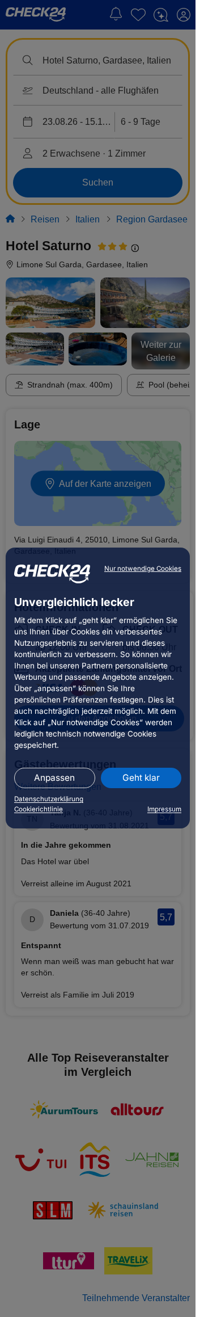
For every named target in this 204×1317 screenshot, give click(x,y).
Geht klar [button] (141, 777)
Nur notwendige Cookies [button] (142, 569)
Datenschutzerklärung (48, 799)
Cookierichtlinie (38, 809)
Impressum (164, 809)
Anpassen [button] (54, 777)
